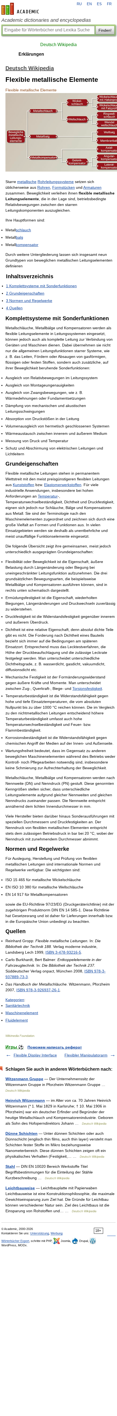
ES (99, 4)
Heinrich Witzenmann (25, 1100)
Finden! (105, 30)
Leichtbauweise (20, 1188)
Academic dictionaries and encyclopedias (46, 20)
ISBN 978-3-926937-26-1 (38, 990)
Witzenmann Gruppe (24, 1079)
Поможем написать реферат (54, 1047)
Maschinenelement (21, 1013)
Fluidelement (16, 1020)
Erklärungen (31, 54)
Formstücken (63, 187)
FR (109, 4)
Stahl (10, 1166)
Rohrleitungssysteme (56, 181)
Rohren (43, 187)
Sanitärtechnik (17, 1005)
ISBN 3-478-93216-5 (63, 952)
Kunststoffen (23, 485)
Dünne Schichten (21, 1133)
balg (19, 237)
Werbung (57, 1233)
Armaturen (92, 187)
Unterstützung (39, 1233)
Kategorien (14, 1000)
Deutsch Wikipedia (58, 44)
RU (79, 4)
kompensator (27, 245)
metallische (26, 181)
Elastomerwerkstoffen (62, 485)
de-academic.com (21, 9)
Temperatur (48, 496)
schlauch (23, 230)
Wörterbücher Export (15, 1241)
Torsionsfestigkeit (87, 688)
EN (89, 4)
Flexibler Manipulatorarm (85, 1055)
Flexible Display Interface (35, 1055)
